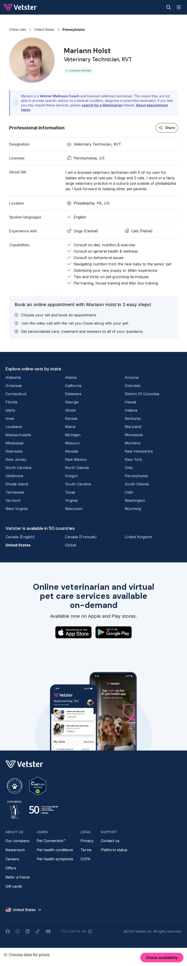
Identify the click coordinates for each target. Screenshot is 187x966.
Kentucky (133, 418)
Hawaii (130, 402)
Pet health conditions (55, 850)
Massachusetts (18, 435)
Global (70, 545)
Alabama (13, 377)
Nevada (71, 451)
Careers (12, 859)
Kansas (71, 418)
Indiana (131, 410)
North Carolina (18, 467)
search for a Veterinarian (102, 105)
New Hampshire (139, 451)
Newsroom (15, 850)
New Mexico (76, 459)
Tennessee (14, 492)
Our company (17, 840)
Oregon (71, 476)
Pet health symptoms (55, 859)
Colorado (133, 385)
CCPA (86, 859)
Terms (86, 850)
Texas (70, 492)
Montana (132, 443)
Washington (135, 500)
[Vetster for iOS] (73, 632)
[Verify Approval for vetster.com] (37, 786)
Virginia (71, 500)
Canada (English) (20, 537)
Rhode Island (16, 484)
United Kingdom (138, 537)
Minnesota (134, 435)
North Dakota (77, 467)
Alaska (71, 377)
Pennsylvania (136, 476)
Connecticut (15, 394)
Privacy (87, 840)
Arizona (131, 377)
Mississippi (14, 443)
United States (18, 545)
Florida (11, 402)
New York (133, 459)
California (73, 385)
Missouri (72, 443)
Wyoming (133, 508)
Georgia (71, 402)
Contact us (110, 840)
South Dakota (137, 484)
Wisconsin (74, 508)
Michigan (73, 435)
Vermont (12, 500)
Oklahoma (14, 476)
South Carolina (78, 484)
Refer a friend (17, 877)
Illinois (70, 410)
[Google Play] (113, 632)
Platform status (114, 850)
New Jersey (15, 459)
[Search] (168, 7)
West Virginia (16, 508)
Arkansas (13, 385)
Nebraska (13, 451)
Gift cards (13, 886)
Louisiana (13, 426)
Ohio (129, 467)
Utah (129, 492)
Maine (70, 426)
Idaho (10, 410)
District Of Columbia (142, 394)
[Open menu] (179, 7)
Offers (10, 868)
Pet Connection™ (51, 840)
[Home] (20, 7)
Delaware (73, 394)
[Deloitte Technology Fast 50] (43, 810)
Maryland (133, 426)
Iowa (9, 418)
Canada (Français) (81, 537)
